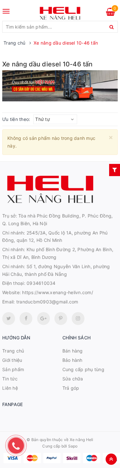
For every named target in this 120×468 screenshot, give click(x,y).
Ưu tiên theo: (16, 119)
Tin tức (10, 378)
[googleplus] (43, 318)
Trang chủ (13, 350)
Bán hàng (72, 350)
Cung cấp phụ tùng (83, 369)
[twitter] (8, 318)
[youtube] (60, 318)
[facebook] (26, 318)
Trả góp (70, 388)
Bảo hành (72, 360)
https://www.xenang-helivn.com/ (57, 292)
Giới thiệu (12, 360)
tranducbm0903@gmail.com (47, 301)
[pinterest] (78, 318)
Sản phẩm (13, 369)
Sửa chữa (72, 378)
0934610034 (41, 283)
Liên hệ (10, 388)
